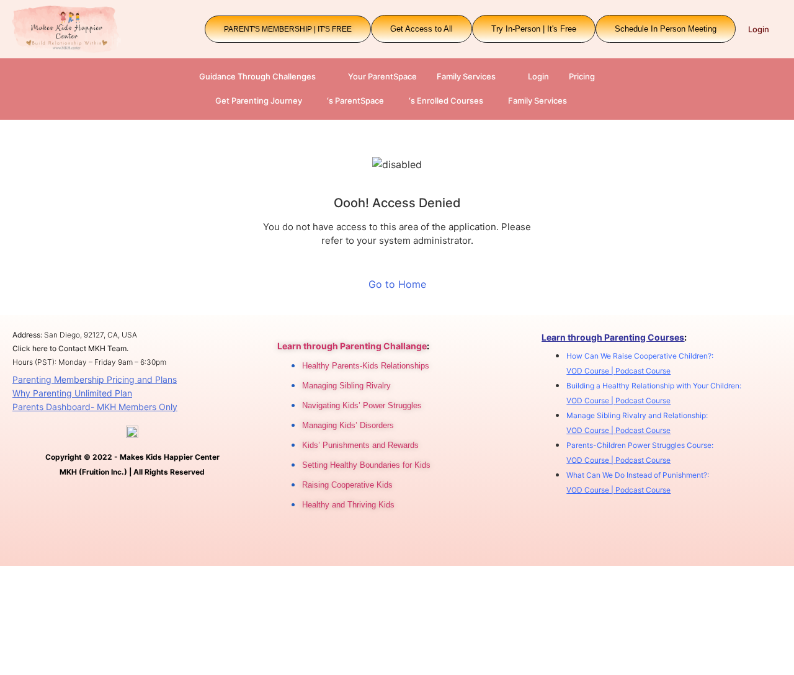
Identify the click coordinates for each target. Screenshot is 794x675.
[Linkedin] (360, 540)
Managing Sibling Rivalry (346, 385)
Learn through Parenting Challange (352, 346)
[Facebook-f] (332, 540)
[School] (416, 540)
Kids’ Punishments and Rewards (360, 445)
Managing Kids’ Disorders (348, 425)
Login (758, 29)
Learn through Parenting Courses (613, 337)
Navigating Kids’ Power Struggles (362, 405)
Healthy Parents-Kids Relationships (365, 365)
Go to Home (397, 284)
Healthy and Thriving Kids (348, 504)
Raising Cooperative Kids (347, 484)
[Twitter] (388, 540)
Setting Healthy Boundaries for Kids (366, 465)
